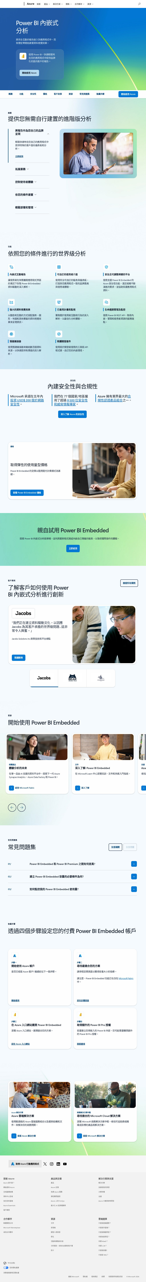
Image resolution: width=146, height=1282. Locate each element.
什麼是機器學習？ (105, 1232)
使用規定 (94, 1276)
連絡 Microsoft (73, 1276)
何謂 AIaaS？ (103, 1241)
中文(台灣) (11, 1263)
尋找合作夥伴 (8, 1232)
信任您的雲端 (8, 1201)
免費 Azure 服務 (56, 1192)
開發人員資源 (55, 1232)
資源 (89, 4)
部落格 (53, 1228)
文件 (52, 1223)
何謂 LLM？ (103, 1246)
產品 (46, 4)
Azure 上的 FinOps (57, 1201)
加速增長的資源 (104, 1187)
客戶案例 (6, 1210)
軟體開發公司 (8, 1223)
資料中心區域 (8, 1196)
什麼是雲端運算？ (105, 1223)
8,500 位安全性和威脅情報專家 (71, 402)
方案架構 (102, 1192)
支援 (100, 1196)
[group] (72, 634)
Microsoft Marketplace (11, 1228)
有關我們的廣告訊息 (116, 1276)
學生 (52, 1237)
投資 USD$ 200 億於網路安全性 (27, 402)
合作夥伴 (78, 4)
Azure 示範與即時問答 (106, 1201)
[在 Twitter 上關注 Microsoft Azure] (45, 1164)
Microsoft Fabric (126, 978)
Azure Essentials (9, 1205)
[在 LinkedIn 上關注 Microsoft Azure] (59, 1164)
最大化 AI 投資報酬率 (58, 1205)
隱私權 (85, 1276)
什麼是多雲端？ (104, 1228)
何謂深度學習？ (104, 1237)
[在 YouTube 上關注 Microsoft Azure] (65, 1164)
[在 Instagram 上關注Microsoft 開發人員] (52, 1164)
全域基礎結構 (8, 1192)
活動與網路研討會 (57, 1241)
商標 (103, 1276)
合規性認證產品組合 (114, 398)
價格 (67, 4)
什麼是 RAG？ (103, 1255)
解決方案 (56, 4)
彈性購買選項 (55, 1196)
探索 (38, 4)
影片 (52, 1250)
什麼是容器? (103, 1250)
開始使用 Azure (8, 1187)
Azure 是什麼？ (8, 1183)
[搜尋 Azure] (139, 3)
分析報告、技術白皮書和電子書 (62, 1246)
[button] (44, 678)
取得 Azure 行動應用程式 (27, 1163)
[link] (11, 95)
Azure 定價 (55, 1187)
